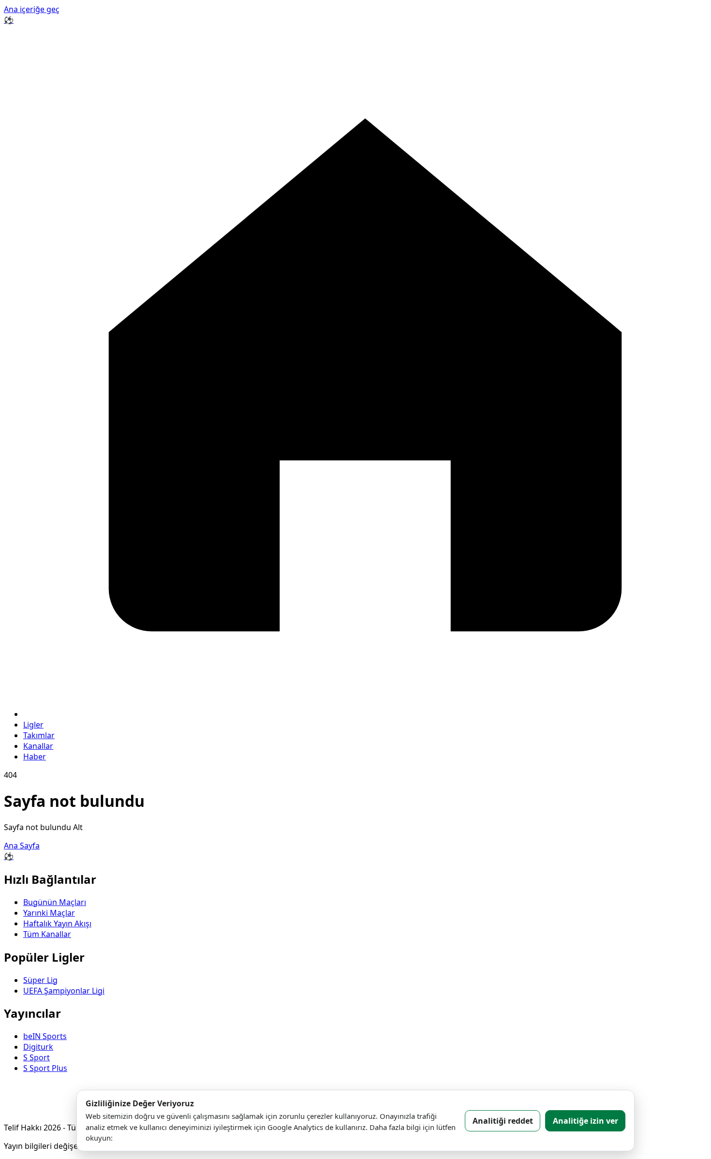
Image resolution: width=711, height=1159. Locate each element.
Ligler (33, 724)
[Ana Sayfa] (365, 714)
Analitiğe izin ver (585, 1120)
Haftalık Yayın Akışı (57, 923)
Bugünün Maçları (54, 902)
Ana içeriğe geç (31, 9)
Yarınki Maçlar (49, 912)
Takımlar (39, 735)
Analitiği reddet (503, 1120)
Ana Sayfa (22, 845)
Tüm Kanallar (47, 934)
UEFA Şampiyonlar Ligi (63, 990)
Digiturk (38, 1046)
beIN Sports (45, 1036)
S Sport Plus (45, 1068)
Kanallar (38, 746)
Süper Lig (40, 980)
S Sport (36, 1057)
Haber (34, 756)
